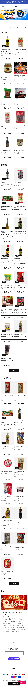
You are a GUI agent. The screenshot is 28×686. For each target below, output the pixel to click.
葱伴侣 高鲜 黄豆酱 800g (6, 285)
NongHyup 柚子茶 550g (19, 150)
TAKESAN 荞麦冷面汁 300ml (20, 231)
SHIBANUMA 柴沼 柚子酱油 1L (20, 520)
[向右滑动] (17, 642)
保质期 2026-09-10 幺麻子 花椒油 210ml (7, 232)
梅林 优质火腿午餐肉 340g (19, 101)
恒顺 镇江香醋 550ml (5, 49)
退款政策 (14, 680)
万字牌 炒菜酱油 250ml (6, 258)
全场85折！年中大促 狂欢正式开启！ (13, 613)
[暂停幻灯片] (26, 27)
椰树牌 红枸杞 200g (18, 285)
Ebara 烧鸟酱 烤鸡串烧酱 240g (6, 521)
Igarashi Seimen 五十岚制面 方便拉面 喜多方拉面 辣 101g (20, 546)
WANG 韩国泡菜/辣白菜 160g (7, 471)
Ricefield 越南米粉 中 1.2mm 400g (20, 207)
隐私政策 (19, 680)
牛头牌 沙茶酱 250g (18, 182)
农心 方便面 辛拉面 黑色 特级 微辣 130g (20, 310)
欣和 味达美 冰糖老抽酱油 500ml (6, 310)
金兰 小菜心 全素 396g (6, 358)
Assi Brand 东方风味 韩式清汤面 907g (20, 396)
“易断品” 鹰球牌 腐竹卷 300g (7, 101)
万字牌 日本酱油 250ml (6, 150)
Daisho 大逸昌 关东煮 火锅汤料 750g (20, 447)
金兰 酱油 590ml (4, 182)
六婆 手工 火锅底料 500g (19, 125)
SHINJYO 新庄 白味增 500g (7, 334)
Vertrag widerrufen (14, 683)
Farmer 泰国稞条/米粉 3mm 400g (7, 125)
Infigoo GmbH (8, 680)
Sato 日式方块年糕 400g (6, 496)
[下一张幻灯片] (17, 27)
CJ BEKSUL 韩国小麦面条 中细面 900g (20, 472)
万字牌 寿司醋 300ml (18, 334)
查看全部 (14, 370)
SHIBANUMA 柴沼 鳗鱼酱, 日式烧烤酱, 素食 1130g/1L (20, 421)
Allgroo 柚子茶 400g (5, 75)
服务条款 (24, 680)
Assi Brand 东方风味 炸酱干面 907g (7, 396)
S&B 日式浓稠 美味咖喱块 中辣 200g (7, 207)
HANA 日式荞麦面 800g (6, 546)
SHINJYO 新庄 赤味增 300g (20, 496)
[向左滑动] (10, 642)
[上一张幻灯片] (10, 27)
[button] (3, 6)
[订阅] (21, 653)
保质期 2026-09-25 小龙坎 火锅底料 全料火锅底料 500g (20, 76)
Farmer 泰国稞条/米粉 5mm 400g (20, 50)
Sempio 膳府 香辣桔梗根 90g (7, 571)
